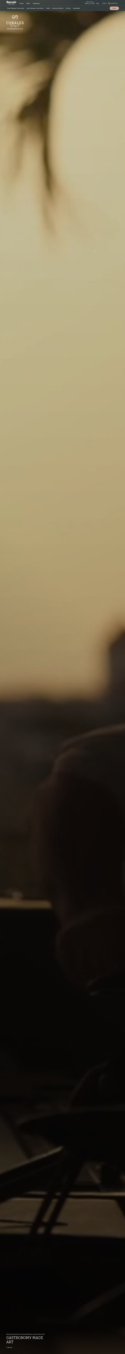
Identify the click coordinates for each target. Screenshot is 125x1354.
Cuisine (48, 8)
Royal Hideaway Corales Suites (15, 8)
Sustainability (76, 8)
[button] (21, 3)
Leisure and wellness (57, 8)
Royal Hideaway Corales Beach (35, 8)
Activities (68, 8)
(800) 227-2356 (90, 3)
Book (114, 8)
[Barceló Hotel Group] (11, 2)
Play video (9, 1347)
